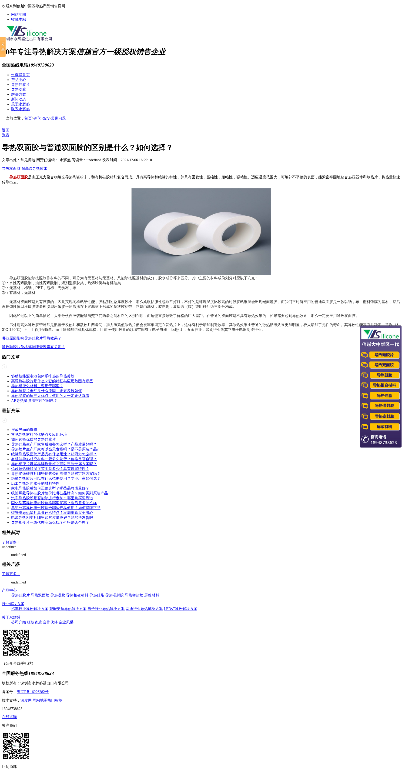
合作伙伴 (50, 622)
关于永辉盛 (20, 104)
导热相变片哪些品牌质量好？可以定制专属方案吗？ (54, 464)
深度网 (26, 700)
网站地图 (18, 15)
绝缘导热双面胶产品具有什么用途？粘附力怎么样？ (54, 454)
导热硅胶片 (20, 85)
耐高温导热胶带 (34, 168)
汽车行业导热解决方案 (29, 609)
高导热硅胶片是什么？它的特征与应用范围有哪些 (52, 381)
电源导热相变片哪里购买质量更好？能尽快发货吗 (52, 518)
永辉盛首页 (20, 75)
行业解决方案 (13, 604)
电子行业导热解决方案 (106, 609)
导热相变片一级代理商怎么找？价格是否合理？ (50, 522)
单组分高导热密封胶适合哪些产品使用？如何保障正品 (55, 508)
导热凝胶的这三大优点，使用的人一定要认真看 (50, 396)
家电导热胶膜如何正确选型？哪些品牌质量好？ (50, 488)
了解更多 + (11, 542)
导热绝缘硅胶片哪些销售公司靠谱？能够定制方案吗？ (55, 474)
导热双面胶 (11, 168)
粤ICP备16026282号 (33, 692)
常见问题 (58, 118)
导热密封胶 (134, 595)
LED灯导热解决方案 (180, 609)
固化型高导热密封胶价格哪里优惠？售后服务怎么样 (54, 503)
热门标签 (54, 700)
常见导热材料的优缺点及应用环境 (39, 434)
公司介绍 (18, 622)
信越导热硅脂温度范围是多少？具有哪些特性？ (50, 469)
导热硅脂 (96, 595)
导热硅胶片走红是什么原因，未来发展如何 (46, 391)
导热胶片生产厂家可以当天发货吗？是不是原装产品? (54, 449)
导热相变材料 (77, 595)
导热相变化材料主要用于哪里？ (37, 386)
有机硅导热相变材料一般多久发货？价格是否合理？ (54, 459)
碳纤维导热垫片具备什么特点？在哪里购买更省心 (52, 513)
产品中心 (18, 80)
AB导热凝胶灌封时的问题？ (34, 401)
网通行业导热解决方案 (144, 609)
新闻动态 (18, 99)
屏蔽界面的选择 (24, 430)
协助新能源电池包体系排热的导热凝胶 (42, 376)
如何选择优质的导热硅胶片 (33, 439)
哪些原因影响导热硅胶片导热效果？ (31, 338)
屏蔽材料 (151, 595)
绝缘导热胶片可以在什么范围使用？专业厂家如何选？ (55, 478)
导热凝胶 (18, 89)
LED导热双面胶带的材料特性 (35, 483)
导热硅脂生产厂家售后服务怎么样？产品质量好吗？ (54, 444)
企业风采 (66, 622)
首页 (28, 118)
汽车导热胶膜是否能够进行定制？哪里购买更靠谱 (52, 498)
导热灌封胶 (114, 595)
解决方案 (18, 94)
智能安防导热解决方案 (68, 609)
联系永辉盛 (20, 109)
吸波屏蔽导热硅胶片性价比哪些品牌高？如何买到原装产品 (59, 493)
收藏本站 (18, 19)
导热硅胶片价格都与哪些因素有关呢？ (33, 347)
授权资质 (34, 622)
